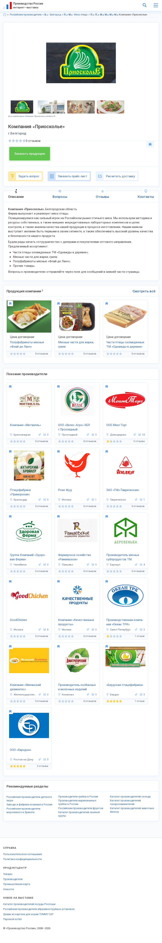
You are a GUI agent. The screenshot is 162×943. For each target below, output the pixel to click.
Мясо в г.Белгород (107, 14)
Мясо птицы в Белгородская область (111, 14)
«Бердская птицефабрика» (124, 685)
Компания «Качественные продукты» (76, 622)
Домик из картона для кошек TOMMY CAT (28, 914)
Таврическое (118, 499)
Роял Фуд (65, 490)
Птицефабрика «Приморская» (20, 492)
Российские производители (25, 14)
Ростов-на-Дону (23, 759)
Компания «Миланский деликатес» (25, 687)
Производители (13, 879)
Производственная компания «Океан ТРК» (124, 622)
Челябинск (20, 564)
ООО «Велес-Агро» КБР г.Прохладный (74, 427)
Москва (66, 499)
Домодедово (118, 434)
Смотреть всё (144, 291)
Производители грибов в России (78, 796)
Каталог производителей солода (130, 796)
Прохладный (69, 434)
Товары (7, 873)
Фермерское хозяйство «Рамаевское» (74, 557)
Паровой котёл (12, 919)
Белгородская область (46, 14)
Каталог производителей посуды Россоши (29, 904)
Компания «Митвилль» (25, 425)
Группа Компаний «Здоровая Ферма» (28, 557)
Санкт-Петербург (120, 629)
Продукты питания (66, 14)
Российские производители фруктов (80, 808)
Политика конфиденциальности (22, 859)
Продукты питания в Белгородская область (92, 14)
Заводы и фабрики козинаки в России (29, 804)
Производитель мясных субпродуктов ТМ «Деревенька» (122, 557)
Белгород (55, 14)
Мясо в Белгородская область (102, 14)
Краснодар (20, 499)
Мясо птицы (81, 14)
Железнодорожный (25, 694)
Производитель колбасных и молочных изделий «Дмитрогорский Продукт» (77, 687)
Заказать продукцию (29, 153)
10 (143, 434)
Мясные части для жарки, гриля (76, 344)
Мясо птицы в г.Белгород (116, 14)
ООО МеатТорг (116, 425)
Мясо (71, 14)
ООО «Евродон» (20, 750)
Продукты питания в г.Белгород (97, 14)
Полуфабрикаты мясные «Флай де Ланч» (27, 344)
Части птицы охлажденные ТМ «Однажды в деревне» (125, 344)
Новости (8, 889)
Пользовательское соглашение (22, 854)
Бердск (114, 694)
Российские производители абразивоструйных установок (39, 909)
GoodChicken (18, 620)
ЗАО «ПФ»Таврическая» (122, 490)
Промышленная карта (16, 884)
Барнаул (115, 564)
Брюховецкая (22, 434)
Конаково (68, 694)
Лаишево (67, 564)
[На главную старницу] (4, 14)
